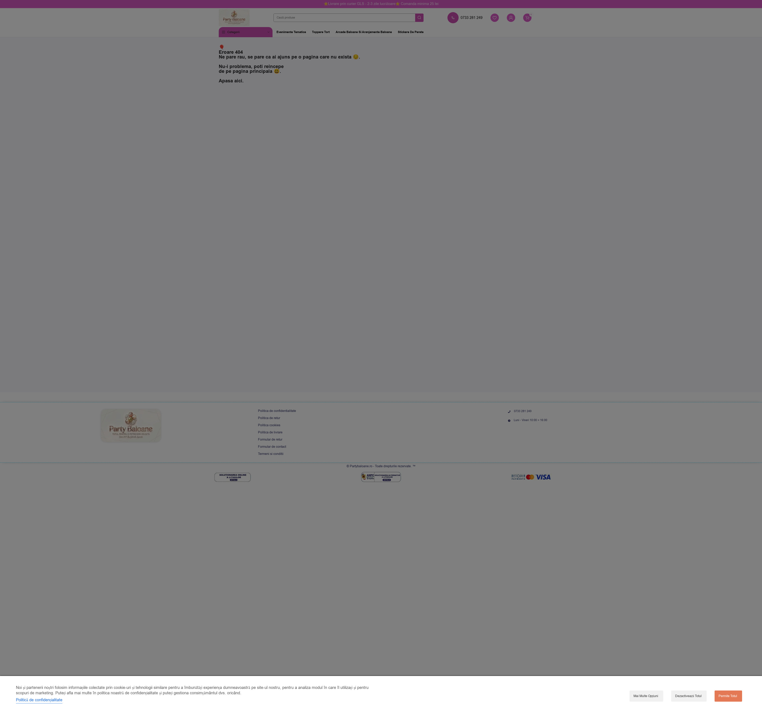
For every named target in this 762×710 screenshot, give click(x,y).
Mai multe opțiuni (646, 696)
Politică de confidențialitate (39, 700)
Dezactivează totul (688, 696)
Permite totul (728, 696)
